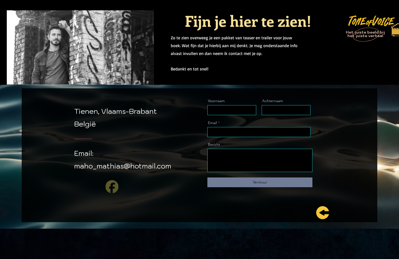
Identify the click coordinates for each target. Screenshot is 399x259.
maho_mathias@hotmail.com (122, 165)
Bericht (214, 144)
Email (212, 123)
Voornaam (216, 101)
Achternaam (272, 101)
